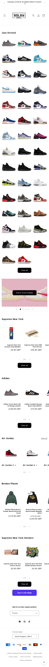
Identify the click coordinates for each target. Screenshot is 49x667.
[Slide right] (29, 359)
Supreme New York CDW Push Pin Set (33, 346)
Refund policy (38, 653)
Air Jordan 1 (8, 465)
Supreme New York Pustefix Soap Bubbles (13, 346)
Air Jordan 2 (29, 465)
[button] (4, 15)
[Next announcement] (44, 2)
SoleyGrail (15, 653)
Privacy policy (13, 656)
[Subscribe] (36, 613)
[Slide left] (19, 359)
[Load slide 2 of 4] (23, 309)
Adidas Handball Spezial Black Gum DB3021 (33, 405)
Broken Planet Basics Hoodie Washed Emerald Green (12, 511)
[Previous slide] (16, 309)
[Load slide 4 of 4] (28, 309)
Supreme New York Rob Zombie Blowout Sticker (33, 564)
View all (24, 270)
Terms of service (25, 656)
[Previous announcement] (4, 2)
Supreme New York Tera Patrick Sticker (12, 564)
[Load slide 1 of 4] (20, 309)
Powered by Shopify (25, 653)
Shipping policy (37, 656)
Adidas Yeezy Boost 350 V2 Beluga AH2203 (12, 405)
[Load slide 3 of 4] (25, 309)
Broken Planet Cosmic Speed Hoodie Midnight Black (34, 511)
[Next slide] (32, 309)
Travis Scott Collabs (24, 293)
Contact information (25, 660)
